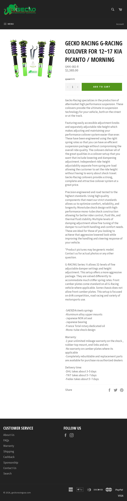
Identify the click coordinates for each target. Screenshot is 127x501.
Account (120, 24)
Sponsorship (10, 462)
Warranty (8, 446)
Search (7, 473)
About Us (8, 435)
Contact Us (9, 468)
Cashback (9, 457)
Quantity (70, 79)
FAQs (6, 440)
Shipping (8, 451)
